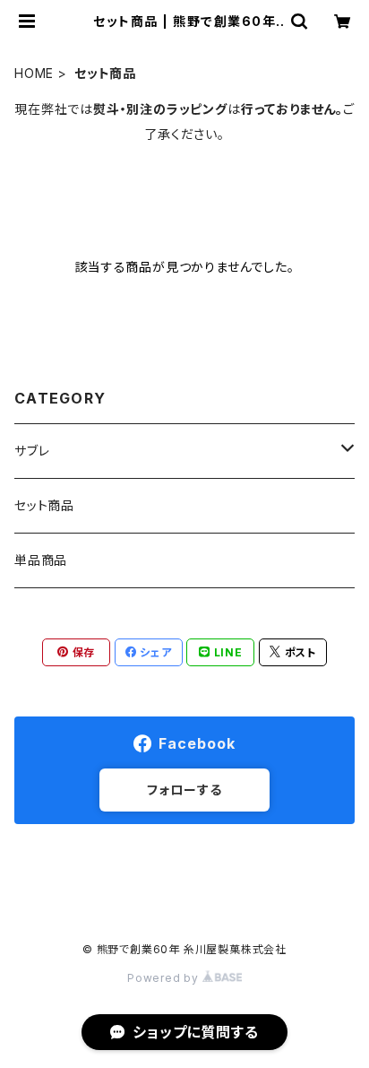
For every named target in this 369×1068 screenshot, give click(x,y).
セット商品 (44, 505)
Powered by (164, 978)
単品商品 (40, 560)
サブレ (31, 450)
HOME (34, 73)
